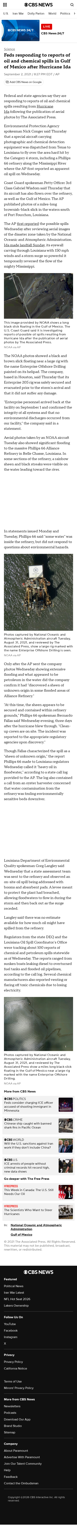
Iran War (18, 14)
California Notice (15, 1368)
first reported (28, 224)
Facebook (11, 1330)
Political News (13, 1286)
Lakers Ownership (16, 1305)
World (52, 14)
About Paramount (16, 1450)
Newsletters (12, 1406)
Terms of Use (13, 1381)
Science (9, 49)
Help (7, 1470)
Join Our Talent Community (23, 1463)
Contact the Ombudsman (21, 1483)
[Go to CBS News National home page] (38, 5)
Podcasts (10, 1412)
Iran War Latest (14, 1292)
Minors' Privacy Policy (19, 1388)
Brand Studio (13, 1426)
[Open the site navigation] (13, 4)
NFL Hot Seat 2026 (17, 1299)
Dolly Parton (36, 14)
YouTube (10, 1324)
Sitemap (9, 1432)
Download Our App (17, 1419)
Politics (65, 14)
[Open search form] (72, 4)
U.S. (6, 14)
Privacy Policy (13, 1361)
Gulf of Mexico (21, 1235)
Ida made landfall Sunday (24, 245)
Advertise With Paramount (22, 1457)
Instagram (10, 1337)
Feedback (11, 1476)
